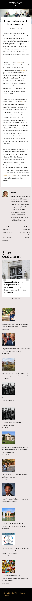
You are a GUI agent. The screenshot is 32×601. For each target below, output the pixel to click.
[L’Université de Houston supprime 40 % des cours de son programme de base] (16, 514)
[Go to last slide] (4, 278)
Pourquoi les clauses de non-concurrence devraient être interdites (7, 233)
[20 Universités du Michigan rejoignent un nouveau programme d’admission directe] (16, 364)
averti (23, 102)
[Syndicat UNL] (16, 4)
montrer (23, 70)
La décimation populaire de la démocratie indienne (25, 232)
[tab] (12, 298)
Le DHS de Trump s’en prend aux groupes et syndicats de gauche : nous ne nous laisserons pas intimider (15, 550)
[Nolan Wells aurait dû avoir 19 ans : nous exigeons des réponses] (16, 489)
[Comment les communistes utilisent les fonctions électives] (16, 388)
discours (19, 62)
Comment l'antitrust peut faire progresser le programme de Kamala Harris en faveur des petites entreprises (15, 287)
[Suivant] (27, 278)
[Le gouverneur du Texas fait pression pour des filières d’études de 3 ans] (16, 339)
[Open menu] (28, 4)
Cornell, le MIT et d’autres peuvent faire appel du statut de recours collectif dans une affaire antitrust (15, 449)
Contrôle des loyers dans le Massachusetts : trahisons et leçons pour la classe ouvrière (15, 578)
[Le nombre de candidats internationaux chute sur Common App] (16, 465)
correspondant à (8, 175)
